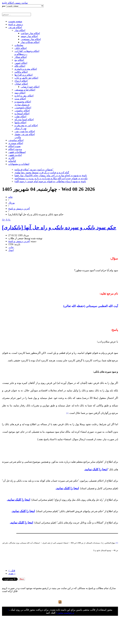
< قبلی (11, 570)
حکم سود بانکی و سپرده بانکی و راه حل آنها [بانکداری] (59, 227)
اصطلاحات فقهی (17, 152)
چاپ (11, 247)
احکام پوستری (15, 143)
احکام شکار (21, 57)
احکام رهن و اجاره (24, 95)
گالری (11, 158)
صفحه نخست (15, 21)
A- (9, 219)
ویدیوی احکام (15, 149)
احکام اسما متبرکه (24, 119)
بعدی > (11, 573)
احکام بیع (19, 60)
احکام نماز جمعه (29, 36)
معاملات (19, 45)
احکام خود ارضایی (30, 86)
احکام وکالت (21, 72)
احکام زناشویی (22, 110)
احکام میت (20, 98)
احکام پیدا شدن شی (25, 131)
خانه (10, 197)
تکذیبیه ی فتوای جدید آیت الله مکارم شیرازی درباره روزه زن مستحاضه (51, 178)
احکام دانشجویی (23, 107)
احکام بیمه (20, 92)
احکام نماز (20, 30)
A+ (3, 219)
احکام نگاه (20, 66)
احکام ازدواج (21, 80)
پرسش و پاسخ (15, 24)
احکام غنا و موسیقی (25, 89)
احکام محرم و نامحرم (26, 69)
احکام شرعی (15, 27)
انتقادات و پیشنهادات (18, 164)
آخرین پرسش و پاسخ (19, 208)
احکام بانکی (21, 48)
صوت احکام (14, 146)
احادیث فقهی (15, 155)
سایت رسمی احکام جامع (15, 2)
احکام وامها (20, 122)
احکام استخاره (22, 113)
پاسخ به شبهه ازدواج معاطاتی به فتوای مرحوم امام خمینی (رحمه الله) (50, 181)
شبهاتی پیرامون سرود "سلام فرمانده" (34, 169)
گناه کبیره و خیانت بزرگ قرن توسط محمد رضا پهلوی (42, 172)
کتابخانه (12, 161)
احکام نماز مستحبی (31, 39)
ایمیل (11, 250)
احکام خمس (21, 63)
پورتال (11, 202)
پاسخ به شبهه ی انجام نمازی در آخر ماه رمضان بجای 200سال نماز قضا (51, 175)
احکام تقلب (20, 116)
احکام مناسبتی (15, 140)
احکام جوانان (21, 83)
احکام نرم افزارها (23, 75)
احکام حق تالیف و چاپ (26, 77)
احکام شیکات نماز (30, 42)
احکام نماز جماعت (30, 33)
